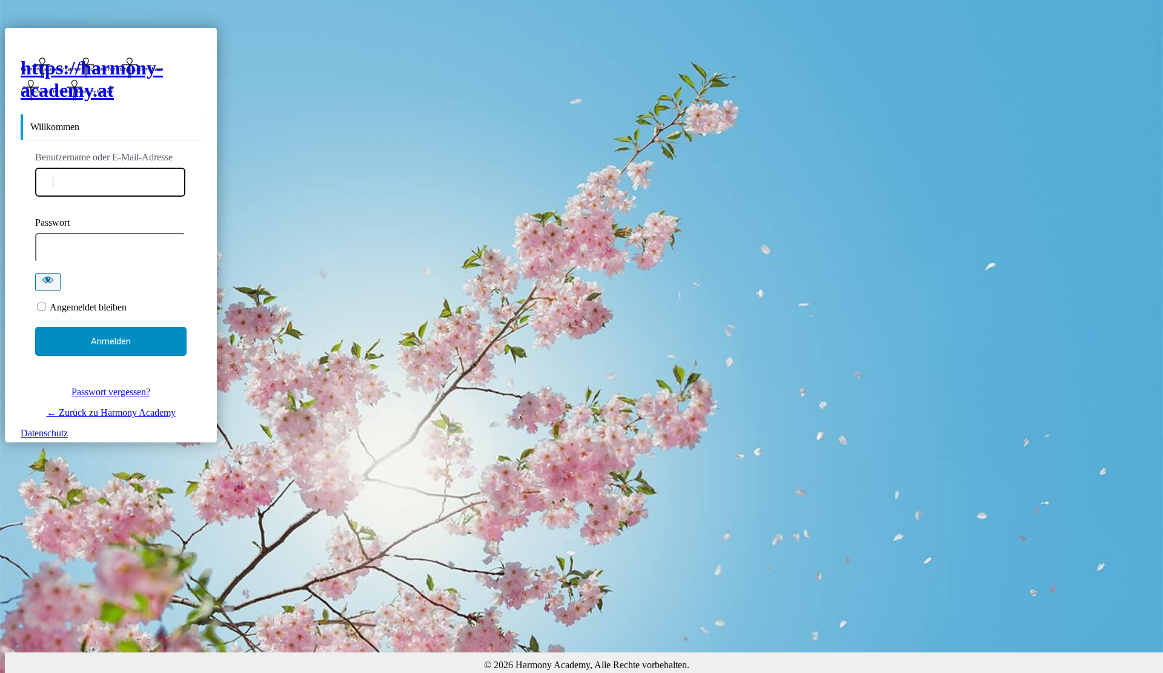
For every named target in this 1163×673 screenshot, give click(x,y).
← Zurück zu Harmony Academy (111, 412)
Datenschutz (44, 433)
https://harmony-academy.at (92, 79)
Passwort (52, 222)
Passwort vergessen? (110, 392)
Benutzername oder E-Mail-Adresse (104, 157)
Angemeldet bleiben (88, 307)
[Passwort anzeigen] (48, 282)
